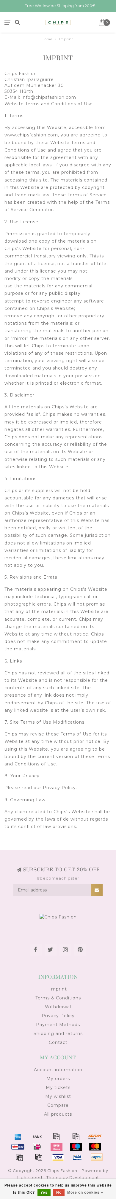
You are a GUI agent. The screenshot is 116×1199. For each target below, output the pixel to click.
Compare (58, 1105)
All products (58, 1114)
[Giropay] (17, 1146)
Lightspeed (29, 1177)
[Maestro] (75, 1146)
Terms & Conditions (58, 998)
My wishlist (58, 1096)
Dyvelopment (84, 1177)
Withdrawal (58, 1006)
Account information (58, 1069)
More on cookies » (85, 1192)
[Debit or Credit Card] (56, 1136)
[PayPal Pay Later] (38, 1157)
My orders (58, 1078)
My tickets (58, 1087)
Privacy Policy (58, 1015)
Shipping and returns (58, 1033)
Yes (44, 1192)
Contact (58, 1042)
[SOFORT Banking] (95, 1136)
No (59, 1192)
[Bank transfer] (37, 1136)
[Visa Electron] (77, 1157)
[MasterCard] (95, 1146)
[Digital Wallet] (75, 1136)
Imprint (58, 989)
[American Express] (17, 1136)
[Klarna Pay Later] (56, 1146)
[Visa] (58, 1157)
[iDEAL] (37, 1146)
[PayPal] (19, 1157)
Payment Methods (58, 1024)
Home (47, 39)
